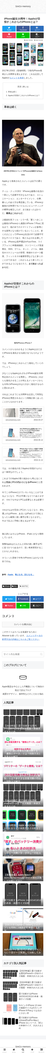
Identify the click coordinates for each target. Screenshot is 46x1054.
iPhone (7, 586)
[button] (41, 654)
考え (15, 586)
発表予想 (25, 586)
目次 (20, 86)
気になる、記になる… (24, 574)
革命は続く (12, 92)
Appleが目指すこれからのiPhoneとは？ (24, 95)
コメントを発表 (16, 78)
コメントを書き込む (23, 624)
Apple (10, 574)
